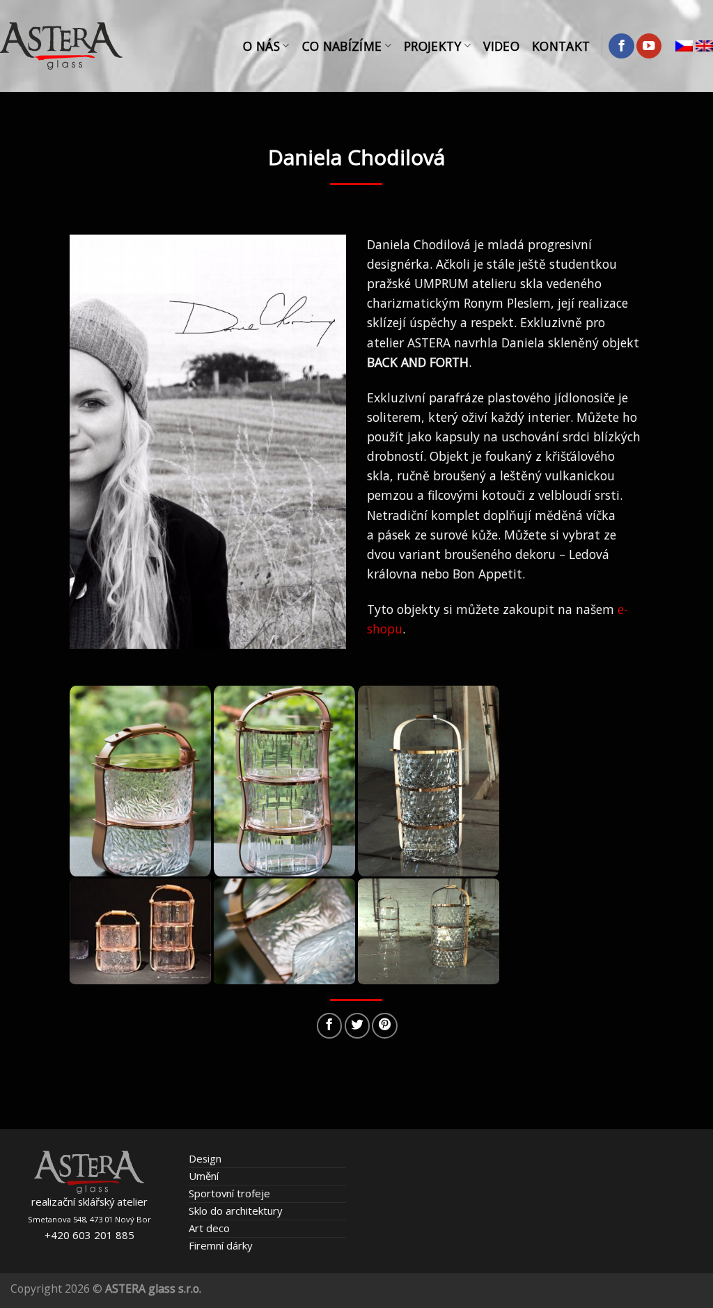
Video (501, 46)
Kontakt (561, 46)
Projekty (433, 46)
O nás (261, 46)
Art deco (209, 1228)
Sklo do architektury (235, 1211)
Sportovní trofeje (229, 1193)
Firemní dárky (220, 1245)
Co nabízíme (342, 46)
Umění (204, 1176)
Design (205, 1158)
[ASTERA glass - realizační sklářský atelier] (61, 46)
